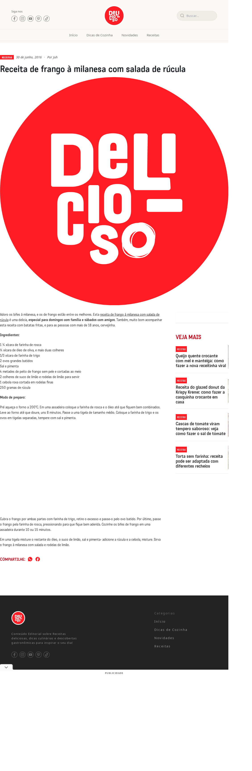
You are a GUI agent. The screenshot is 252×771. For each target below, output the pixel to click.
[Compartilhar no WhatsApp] (30, 559)
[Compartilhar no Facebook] (37, 559)
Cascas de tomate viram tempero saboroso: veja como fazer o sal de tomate (200, 428)
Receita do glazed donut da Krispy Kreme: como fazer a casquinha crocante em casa (200, 394)
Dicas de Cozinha (100, 35)
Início (73, 35)
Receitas (153, 35)
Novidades (130, 35)
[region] (58, 664)
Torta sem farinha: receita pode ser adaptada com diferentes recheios (199, 461)
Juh (55, 57)
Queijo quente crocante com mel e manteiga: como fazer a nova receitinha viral (201, 360)
